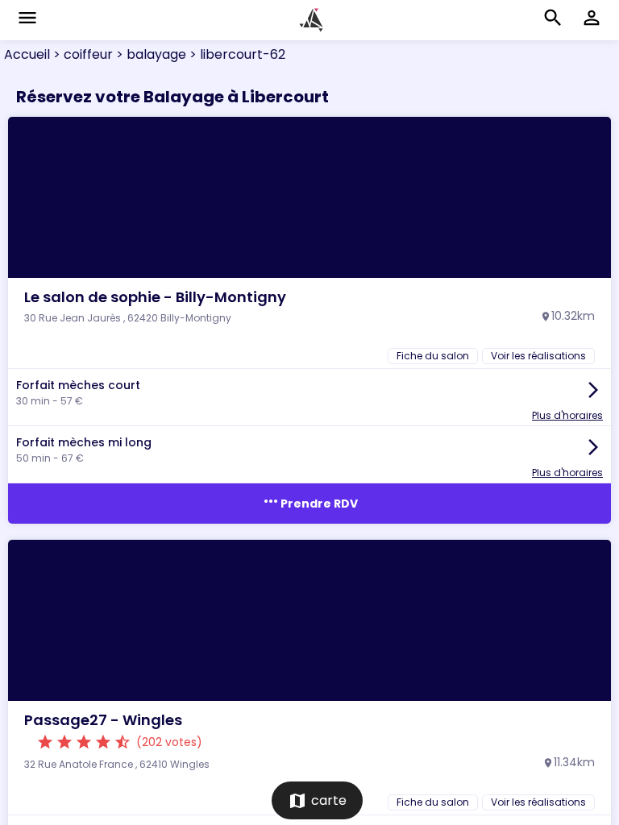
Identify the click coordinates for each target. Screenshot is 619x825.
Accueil (27, 54)
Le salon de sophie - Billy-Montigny (155, 297)
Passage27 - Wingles (103, 720)
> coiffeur (81, 54)
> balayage (149, 54)
